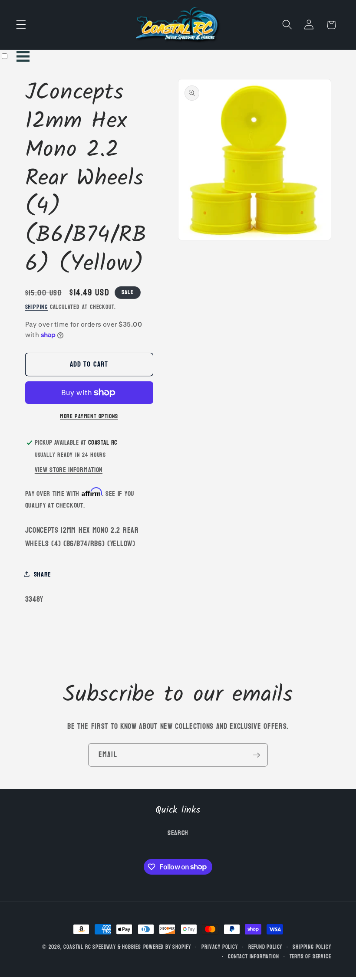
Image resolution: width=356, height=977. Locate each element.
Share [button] (42, 574)
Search (178, 833)
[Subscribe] (256, 755)
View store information (68, 469)
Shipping (36, 307)
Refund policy (265, 947)
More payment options (89, 416)
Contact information (253, 956)
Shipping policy (312, 947)
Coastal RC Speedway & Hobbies (102, 947)
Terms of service (310, 956)
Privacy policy (219, 947)
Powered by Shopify (167, 947)
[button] (21, 25)
